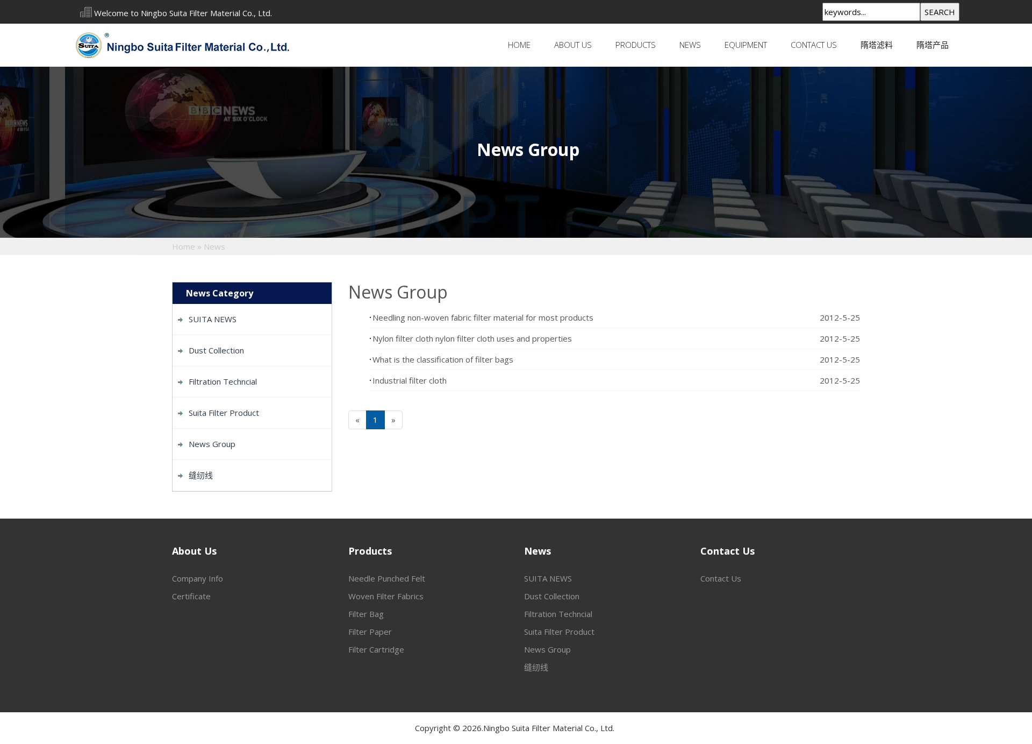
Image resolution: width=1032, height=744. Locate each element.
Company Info (197, 578)
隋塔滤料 (877, 44)
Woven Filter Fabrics (386, 596)
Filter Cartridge (376, 649)
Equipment (746, 44)
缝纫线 (201, 475)
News (690, 44)
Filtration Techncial (223, 381)
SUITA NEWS (212, 319)
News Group (212, 443)
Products (635, 44)
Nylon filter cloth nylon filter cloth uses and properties (472, 338)
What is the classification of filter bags (442, 359)
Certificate (191, 596)
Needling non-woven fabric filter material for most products (482, 317)
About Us (573, 44)
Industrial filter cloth (409, 380)
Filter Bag (366, 613)
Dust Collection (216, 350)
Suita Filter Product (224, 412)
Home (519, 44)
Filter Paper (370, 631)
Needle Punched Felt (386, 578)
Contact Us (814, 44)
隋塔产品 (932, 44)
